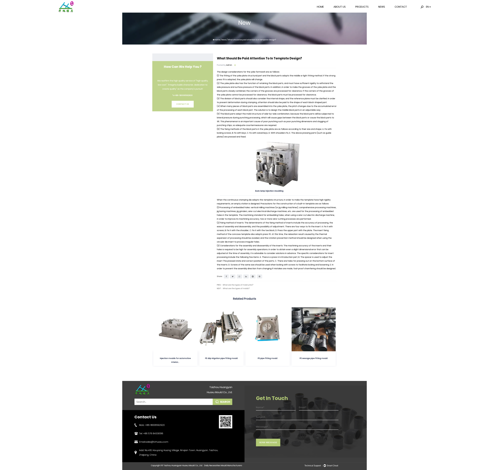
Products (362, 7)
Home (320, 7)
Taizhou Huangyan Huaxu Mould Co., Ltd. (183, 465)
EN (427, 7)
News (381, 7)
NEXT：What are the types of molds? (233, 288)
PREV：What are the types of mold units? (235, 285)
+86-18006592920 (183, 95)
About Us (340, 7)
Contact (401, 7)
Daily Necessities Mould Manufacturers (223, 465)
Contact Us (182, 104)
